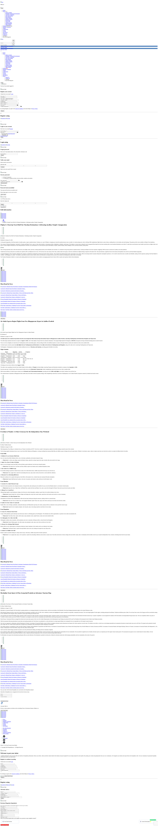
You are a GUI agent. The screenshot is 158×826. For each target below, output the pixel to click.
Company (2, 765)
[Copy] (3, 232)
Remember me (5, 134)
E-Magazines (5, 29)
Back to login (3, 194)
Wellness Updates (8, 19)
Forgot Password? (11, 133)
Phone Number (3, 810)
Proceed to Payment (4, 824)
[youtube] (4, 740)
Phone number (3, 103)
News (4, 11)
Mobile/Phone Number (5, 797)
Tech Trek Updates (9, 15)
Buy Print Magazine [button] (7, 728)
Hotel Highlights (8, 23)
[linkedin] (5, 738)
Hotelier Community (7, 721)
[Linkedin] (3, 228)
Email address (3, 131)
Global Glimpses (8, 18)
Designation (2, 101)
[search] (13, 42)
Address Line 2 (3, 813)
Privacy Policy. (35, 108)
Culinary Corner (8, 22)
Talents (4, 28)
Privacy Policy (6, 733)
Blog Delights (8, 17)
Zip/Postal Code (3, 817)
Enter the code (3, 164)
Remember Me (5, 133)
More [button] (4, 76)
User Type (2, 98)
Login (2, 8)
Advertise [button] (5, 729)
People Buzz (7, 20)
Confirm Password (4, 106)
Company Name (3, 100)
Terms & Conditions (19, 108)
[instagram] (4, 737)
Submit (2, 155)
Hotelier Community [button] (7, 27)
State (1, 815)
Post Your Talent (3, 47)
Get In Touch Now (4, 710)
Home (4, 10)
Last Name (2, 97)
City (1, 814)
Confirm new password (5, 181)
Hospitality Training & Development (12, 13)
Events (4, 723)
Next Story (3, 318)
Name (1, 763)
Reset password (4, 183)
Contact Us (5, 34)
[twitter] (4, 743)
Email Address (3, 102)
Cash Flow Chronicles (9, 14)
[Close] (0, 88)
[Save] (3, 233)
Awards (4, 31)
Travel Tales (7, 21)
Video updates (8, 24)
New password (3, 180)
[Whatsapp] (3, 227)
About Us (5, 33)
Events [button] (4, 30)
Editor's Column (8, 12)
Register (2, 110)
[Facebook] (3, 231)
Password (2, 105)
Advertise (5, 35)
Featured (4, 25)
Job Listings (5, 32)
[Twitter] (3, 230)
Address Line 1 (3, 811)
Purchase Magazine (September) (6, 46)
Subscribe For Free (4, 701)
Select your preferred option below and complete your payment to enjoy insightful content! (18, 818)
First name (2, 96)
